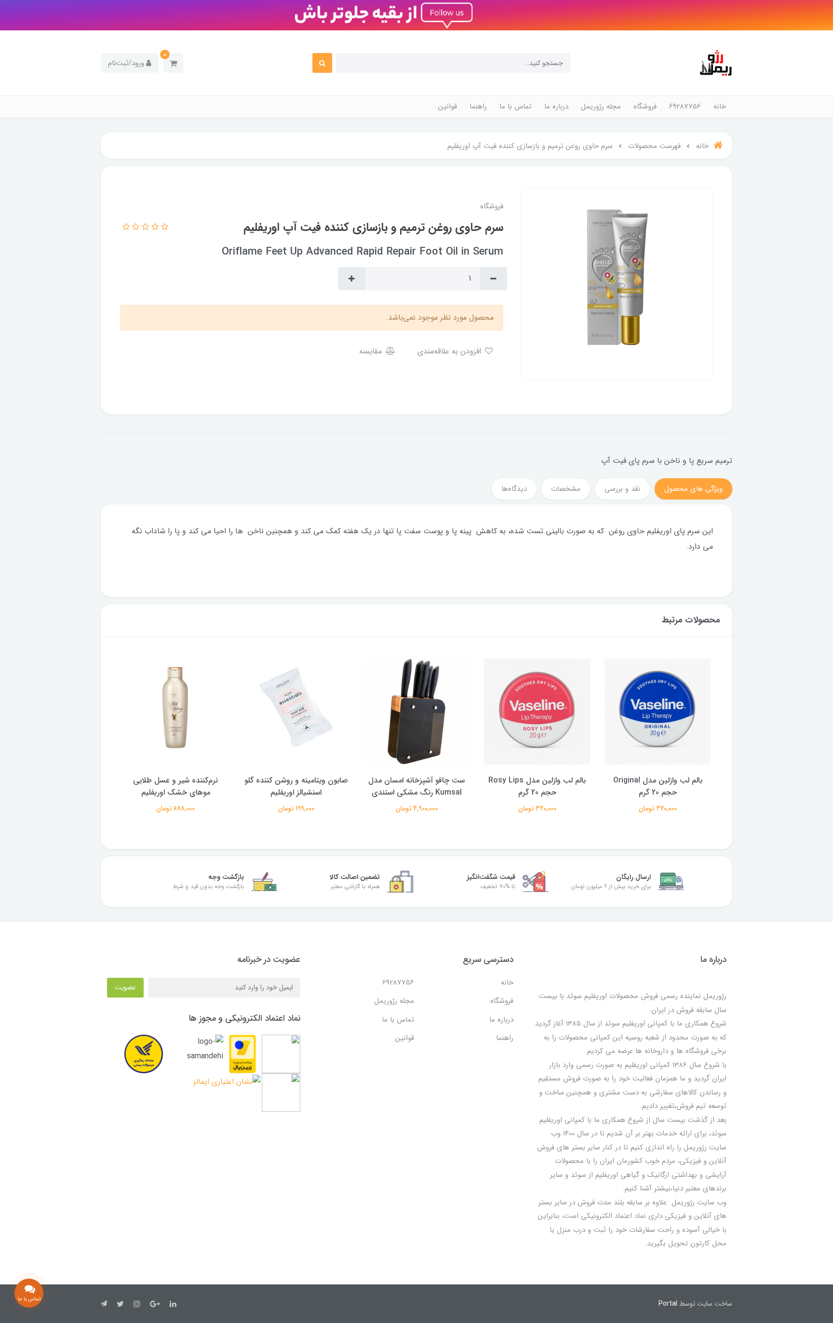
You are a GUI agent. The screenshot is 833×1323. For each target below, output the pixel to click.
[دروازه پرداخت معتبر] (242, 1054)
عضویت (125, 987)
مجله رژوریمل (601, 106)
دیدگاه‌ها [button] (514, 489)
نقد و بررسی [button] (622, 489)
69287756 (685, 106)
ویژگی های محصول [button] (693, 489)
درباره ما (556, 106)
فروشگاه (645, 106)
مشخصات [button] (565, 489)
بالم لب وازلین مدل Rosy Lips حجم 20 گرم (657, 786)
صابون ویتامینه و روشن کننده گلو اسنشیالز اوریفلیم (417, 786)
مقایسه (371, 351)
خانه (719, 106)
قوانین (447, 106)
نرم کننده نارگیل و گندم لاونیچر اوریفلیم (175, 786)
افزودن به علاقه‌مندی (450, 351)
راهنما (478, 106)
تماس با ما (515, 106)
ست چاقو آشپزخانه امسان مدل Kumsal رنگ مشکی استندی (537, 786)
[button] (173, 63)
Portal (667, 1303)
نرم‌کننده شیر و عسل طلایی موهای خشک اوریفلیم (296, 786)
